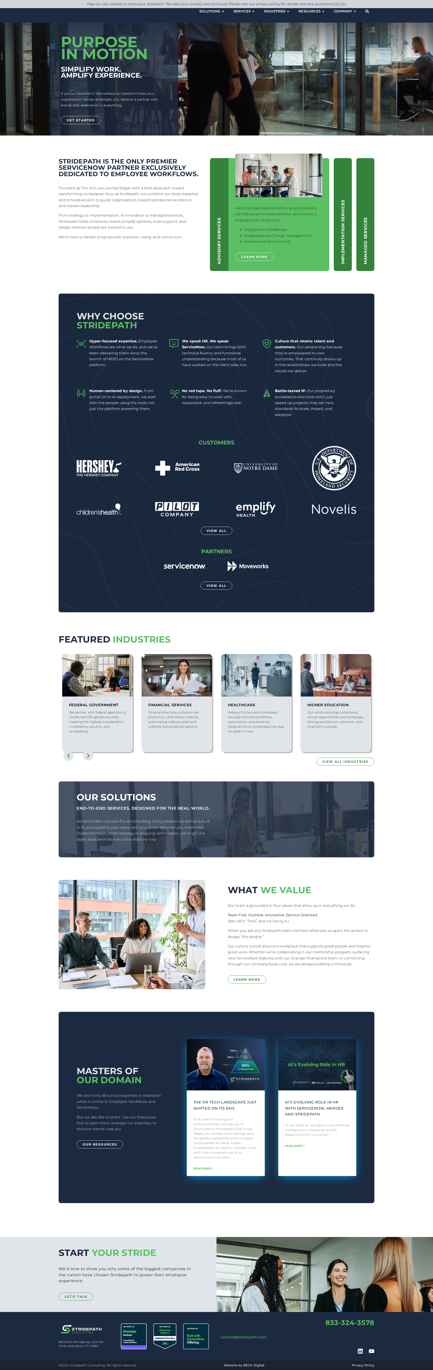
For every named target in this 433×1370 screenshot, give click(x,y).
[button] (68, 755)
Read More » (203, 1168)
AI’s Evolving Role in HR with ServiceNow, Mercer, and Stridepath (315, 1108)
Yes (337, 4)
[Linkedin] (360, 1351)
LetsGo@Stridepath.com (244, 1337)
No (343, 4)
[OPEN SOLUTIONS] (223, 11)
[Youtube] (371, 1351)
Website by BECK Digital (244, 1365)
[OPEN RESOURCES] (323, 11)
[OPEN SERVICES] (253, 11)
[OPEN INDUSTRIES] (288, 11)
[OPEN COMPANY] (355, 11)
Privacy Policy (363, 1365)
